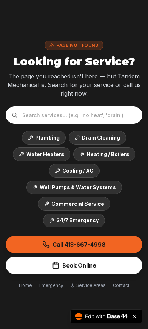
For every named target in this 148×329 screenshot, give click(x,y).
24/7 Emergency (77, 220)
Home (25, 285)
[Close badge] (134, 316)
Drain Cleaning (101, 137)
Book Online (79, 265)
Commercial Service (77, 204)
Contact (121, 285)
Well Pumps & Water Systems (78, 187)
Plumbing (47, 137)
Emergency (51, 285)
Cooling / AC (77, 171)
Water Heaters (45, 154)
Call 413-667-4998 (79, 244)
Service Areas (91, 285)
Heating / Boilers (108, 154)
